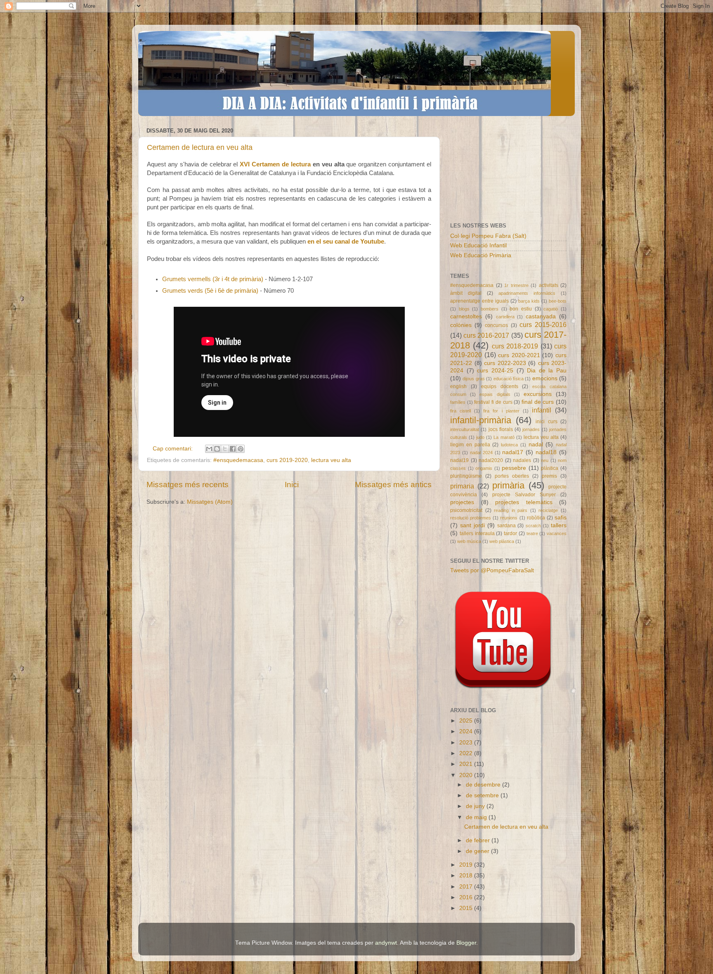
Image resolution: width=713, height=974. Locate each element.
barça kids (529, 301)
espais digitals (494, 394)
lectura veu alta (331, 460)
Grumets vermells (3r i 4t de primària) (212, 279)
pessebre (514, 468)
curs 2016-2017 (486, 335)
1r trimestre (516, 285)
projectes (462, 502)
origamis (483, 468)
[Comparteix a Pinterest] (240, 449)
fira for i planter (501, 410)
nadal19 (459, 460)
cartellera (505, 316)
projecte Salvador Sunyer (524, 495)
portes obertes (512, 476)
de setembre (483, 795)
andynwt (386, 943)
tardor (510, 533)
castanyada (541, 316)
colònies (461, 325)
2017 (466, 887)
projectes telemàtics (523, 502)
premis (549, 476)
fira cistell (460, 410)
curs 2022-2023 (505, 363)
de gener (478, 851)
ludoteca (509, 444)
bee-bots (558, 301)
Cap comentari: (173, 449)
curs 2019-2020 (287, 460)
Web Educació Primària (480, 255)
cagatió (550, 308)
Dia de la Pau (547, 370)
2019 (466, 865)
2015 (466, 908)
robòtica (536, 518)
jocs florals (501, 429)
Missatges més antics (393, 484)
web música (469, 541)
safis (561, 517)
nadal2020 (491, 460)
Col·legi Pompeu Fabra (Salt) (488, 236)
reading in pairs (510, 510)
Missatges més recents (187, 484)
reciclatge (548, 510)
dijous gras (473, 378)
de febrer (478, 840)
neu (544, 460)
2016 (466, 897)
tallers (559, 525)
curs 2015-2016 (543, 324)
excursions (538, 394)
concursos (496, 325)
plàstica (549, 468)
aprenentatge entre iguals (479, 301)
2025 (466, 721)
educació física (508, 378)
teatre (532, 533)
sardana (506, 525)
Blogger (466, 943)
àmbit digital (466, 293)
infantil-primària (480, 420)
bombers (489, 308)
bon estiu (521, 309)
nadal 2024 (481, 452)
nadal (536, 444)
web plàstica (501, 541)
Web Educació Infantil (478, 245)
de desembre (484, 785)
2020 (466, 775)
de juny (476, 806)
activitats (548, 285)
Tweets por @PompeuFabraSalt (492, 570)
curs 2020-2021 (519, 355)
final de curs (538, 402)
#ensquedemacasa (238, 460)
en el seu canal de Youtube (345, 241)
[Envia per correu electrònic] (209, 449)
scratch (533, 525)
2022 (466, 753)
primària (508, 485)
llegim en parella (470, 445)
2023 (466, 742)
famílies (457, 402)
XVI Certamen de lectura (275, 164)
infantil (541, 410)
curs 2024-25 (495, 370)
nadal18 (546, 452)
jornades (531, 429)
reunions (508, 517)
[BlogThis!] (217, 449)
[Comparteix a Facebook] (233, 449)
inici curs (546, 421)
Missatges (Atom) (210, 502)
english (458, 386)
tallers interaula (477, 533)
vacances (557, 533)
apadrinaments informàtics (526, 293)
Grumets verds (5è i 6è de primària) (210, 290)
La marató (503, 437)
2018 (466, 875)
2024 (466, 731)
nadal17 (512, 452)
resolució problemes (470, 517)
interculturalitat (464, 429)
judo (480, 437)
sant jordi (472, 525)
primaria (462, 486)
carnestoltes (466, 316)
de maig (477, 817)
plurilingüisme (466, 476)
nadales (522, 460)
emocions (544, 378)
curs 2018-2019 (515, 346)
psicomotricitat (466, 510)
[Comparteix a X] (225, 449)
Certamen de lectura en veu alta (200, 147)
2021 (466, 764)
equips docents (499, 386)
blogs (464, 308)
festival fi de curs (493, 402)
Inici (292, 484)
